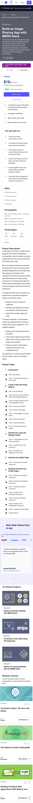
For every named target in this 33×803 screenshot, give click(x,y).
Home (4, 15)
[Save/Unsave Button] (29, 704)
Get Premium (16, 94)
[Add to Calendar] (25, 704)
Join (29, 2)
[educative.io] (6, 2)
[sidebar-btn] (2, 2)
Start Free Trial (16, 99)
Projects (13, 15)
